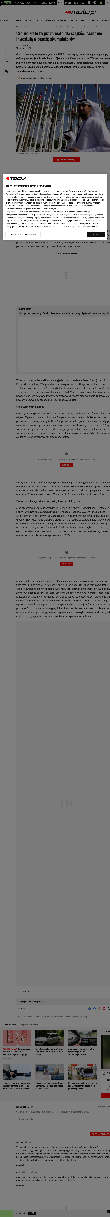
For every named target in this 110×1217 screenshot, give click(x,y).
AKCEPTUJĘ (95, 235)
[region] (55, 207)
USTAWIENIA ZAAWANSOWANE (23, 235)
